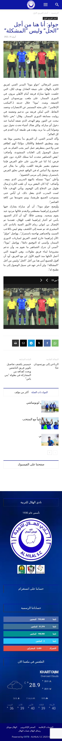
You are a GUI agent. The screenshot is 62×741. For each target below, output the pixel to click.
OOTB (26, 736)
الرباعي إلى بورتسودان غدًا (46, 366)
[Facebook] (47, 343)
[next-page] (50, 452)
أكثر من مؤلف (21, 392)
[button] (45, 4)
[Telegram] (31, 343)
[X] (39, 343)
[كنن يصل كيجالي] (50, 440)
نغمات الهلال (23, 731)
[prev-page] (55, 452)
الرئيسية (55, 12)
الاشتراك (52, 648)
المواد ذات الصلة (39, 392)
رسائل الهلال (35, 731)
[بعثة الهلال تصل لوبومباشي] (50, 407)
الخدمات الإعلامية (46, 727)
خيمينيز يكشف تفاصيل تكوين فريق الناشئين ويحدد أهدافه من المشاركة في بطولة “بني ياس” (17, 371)
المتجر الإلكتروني (27, 727)
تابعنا (54, 619)
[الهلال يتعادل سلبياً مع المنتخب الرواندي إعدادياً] (50, 423)
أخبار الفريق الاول (40, 12)
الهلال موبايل (11, 727)
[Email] (23, 343)
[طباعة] (15, 343)
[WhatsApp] (55, 343)
